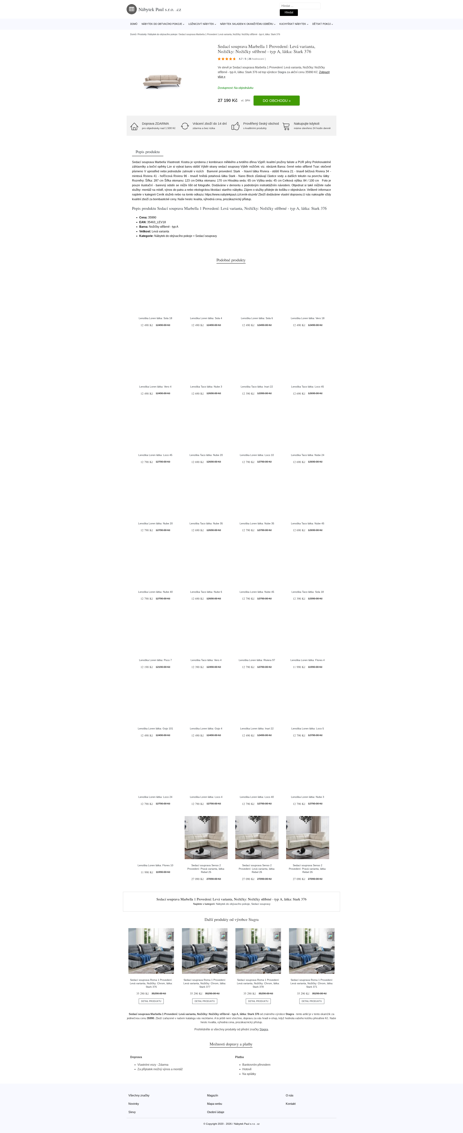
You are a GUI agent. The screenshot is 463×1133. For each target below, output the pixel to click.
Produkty (142, 34)
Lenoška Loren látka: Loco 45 (155, 455)
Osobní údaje (215, 1112)
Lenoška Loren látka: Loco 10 (257, 455)
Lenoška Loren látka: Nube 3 (307, 796)
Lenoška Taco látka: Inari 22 (257, 386)
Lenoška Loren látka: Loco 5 (307, 728)
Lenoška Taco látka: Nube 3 (206, 386)
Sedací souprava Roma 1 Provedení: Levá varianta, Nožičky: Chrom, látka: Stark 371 (311, 983)
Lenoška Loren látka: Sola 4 (206, 318)
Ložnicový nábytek (201, 24)
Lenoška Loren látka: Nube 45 (257, 591)
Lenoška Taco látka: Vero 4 (206, 660)
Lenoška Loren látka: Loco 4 (206, 796)
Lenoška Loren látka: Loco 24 (155, 796)
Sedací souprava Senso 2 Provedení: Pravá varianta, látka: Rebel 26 (307, 868)
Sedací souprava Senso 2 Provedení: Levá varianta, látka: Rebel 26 (257, 868)
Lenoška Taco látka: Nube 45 (307, 523)
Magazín (212, 1095)
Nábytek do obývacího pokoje (162, 24)
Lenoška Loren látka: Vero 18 (307, 318)
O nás (289, 1095)
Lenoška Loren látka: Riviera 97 (257, 660)
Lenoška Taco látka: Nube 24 (307, 455)
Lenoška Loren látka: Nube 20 (155, 523)
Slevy (132, 1112)
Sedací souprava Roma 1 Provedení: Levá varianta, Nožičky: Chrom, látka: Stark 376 (151, 983)
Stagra (282, 72)
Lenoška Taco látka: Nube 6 (206, 591)
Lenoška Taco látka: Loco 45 (307, 386)
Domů (133, 24)
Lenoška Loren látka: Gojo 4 (206, 728)
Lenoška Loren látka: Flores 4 (307, 660)
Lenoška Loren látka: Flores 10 (155, 865)
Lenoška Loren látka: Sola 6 (257, 318)
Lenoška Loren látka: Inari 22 (257, 728)
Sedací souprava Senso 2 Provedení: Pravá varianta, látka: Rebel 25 (206, 868)
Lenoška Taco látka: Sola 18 (308, 591)
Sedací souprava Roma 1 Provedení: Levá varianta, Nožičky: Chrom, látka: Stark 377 (204, 983)
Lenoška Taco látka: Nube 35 (206, 523)
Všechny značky (138, 1095)
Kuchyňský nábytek (292, 24)
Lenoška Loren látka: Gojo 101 (155, 728)
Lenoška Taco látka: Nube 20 (206, 455)
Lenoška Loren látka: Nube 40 (155, 591)
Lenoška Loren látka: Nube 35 (257, 523)
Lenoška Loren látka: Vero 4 (155, 386)
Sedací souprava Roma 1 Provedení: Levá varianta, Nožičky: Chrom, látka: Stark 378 (258, 983)
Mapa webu (214, 1103)
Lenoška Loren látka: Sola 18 (155, 318)
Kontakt (291, 1103)
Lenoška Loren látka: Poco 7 (155, 660)
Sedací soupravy (260, 903)
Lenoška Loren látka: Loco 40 (257, 796)
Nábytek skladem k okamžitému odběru (246, 24)
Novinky (133, 1103)
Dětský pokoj (321, 24)
